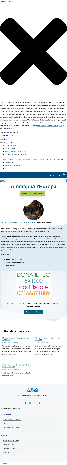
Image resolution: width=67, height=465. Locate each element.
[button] (33, 52)
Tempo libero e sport (30, 222)
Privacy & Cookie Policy (13, 165)
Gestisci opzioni (10, 145)
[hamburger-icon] (65, 180)
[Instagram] (56, 175)
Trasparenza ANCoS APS (11, 427)
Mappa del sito (8, 452)
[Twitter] (53, 175)
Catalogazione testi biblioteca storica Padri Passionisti (16, 366)
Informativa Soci (8, 444)
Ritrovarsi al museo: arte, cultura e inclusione (48, 339)
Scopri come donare (33, 312)
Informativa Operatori (10, 448)
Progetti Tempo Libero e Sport (32, 193)
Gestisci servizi (10, 148)
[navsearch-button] (64, 174)
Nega (11, 159)
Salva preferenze (39, 159)
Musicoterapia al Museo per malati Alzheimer (15, 339)
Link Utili (6, 424)
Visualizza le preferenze (23, 159)
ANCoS (3, 222)
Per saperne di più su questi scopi (16, 154)
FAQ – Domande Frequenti (12, 420)
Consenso (4, 463)
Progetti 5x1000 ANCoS (14, 222)
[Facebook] (50, 175)
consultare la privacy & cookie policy (49, 126)
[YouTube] (59, 175)
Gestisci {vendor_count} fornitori (16, 151)
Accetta (4, 159)
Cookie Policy (9, 162)
